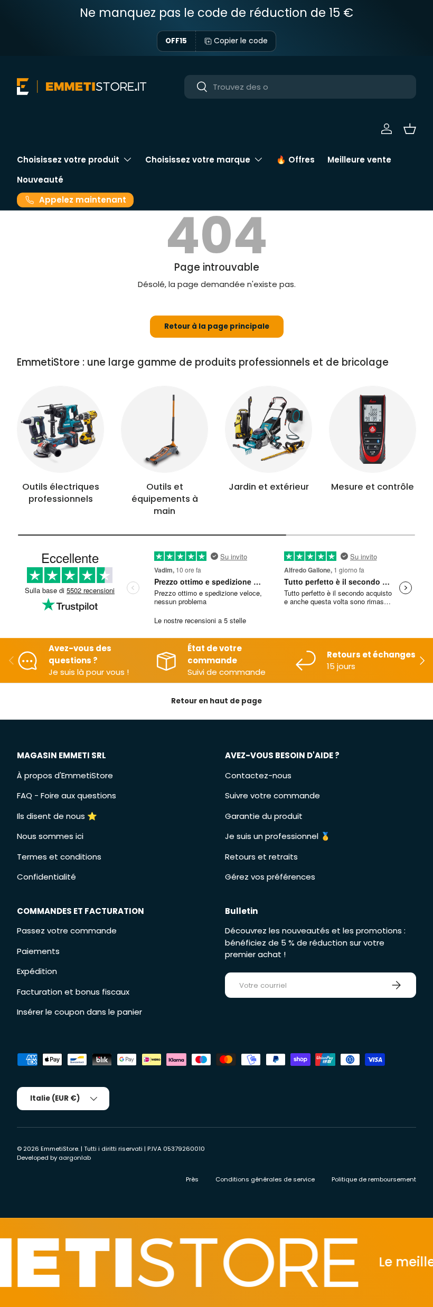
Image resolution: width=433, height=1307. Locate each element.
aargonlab (75, 1157)
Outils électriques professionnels (60, 493)
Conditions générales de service (265, 1179)
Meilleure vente (359, 159)
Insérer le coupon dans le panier (79, 1011)
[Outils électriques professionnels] (60, 429)
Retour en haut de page (216, 701)
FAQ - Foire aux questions (66, 795)
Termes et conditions (59, 856)
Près (192, 1179)
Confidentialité (46, 876)
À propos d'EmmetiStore (65, 775)
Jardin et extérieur (269, 487)
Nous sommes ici (50, 836)
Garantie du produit (264, 816)
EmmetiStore (59, 1148)
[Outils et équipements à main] (164, 429)
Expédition (37, 971)
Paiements (38, 951)
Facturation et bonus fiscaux (73, 991)
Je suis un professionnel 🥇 (278, 836)
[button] (409, 128)
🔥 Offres (295, 159)
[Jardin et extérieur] (268, 429)
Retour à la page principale (216, 326)
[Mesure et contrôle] (373, 429)
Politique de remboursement (374, 1179)
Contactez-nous (258, 775)
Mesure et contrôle (372, 487)
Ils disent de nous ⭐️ (57, 816)
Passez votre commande (67, 930)
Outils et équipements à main (164, 499)
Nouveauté (40, 179)
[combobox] (300, 87)
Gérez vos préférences (270, 876)
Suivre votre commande (272, 795)
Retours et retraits (261, 856)
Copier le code (241, 40)
